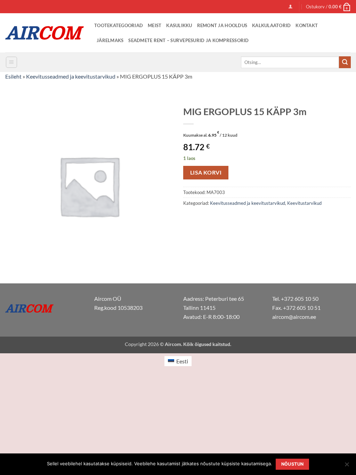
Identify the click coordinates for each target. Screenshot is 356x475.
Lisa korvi (206, 172)
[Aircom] (44, 33)
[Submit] (345, 62)
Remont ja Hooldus (222, 25)
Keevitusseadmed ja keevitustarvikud (70, 76)
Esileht (13, 76)
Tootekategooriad (118, 25)
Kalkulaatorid (271, 25)
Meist (154, 25)
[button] (290, 6)
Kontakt (307, 25)
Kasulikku (179, 25)
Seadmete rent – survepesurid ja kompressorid (188, 40)
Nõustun (292, 464)
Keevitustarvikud (304, 203)
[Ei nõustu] (346, 466)
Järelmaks (110, 40)
